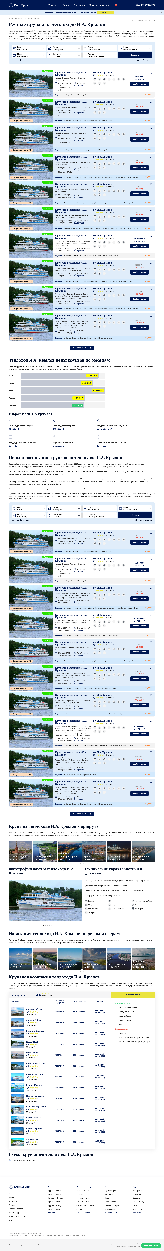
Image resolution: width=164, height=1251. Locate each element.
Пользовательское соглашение (49, 1245)
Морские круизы (15, 1212)
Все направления (83, 1212)
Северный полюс (83, 1198)
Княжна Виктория (112, 1205)
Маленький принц (112, 1201)
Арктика (79, 1209)
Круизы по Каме (54, 1201)
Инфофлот (137, 1209)
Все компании (138, 1212)
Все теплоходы (111, 1212)
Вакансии (13, 1205)
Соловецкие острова (85, 1205)
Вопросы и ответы (16, 1209)
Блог (11, 1220)
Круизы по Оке (54, 1209)
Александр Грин (111, 1194)
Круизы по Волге (55, 1190)
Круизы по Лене (54, 1194)
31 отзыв (109, 75)
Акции (66, 5)
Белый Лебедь (139, 1201)
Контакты (13, 1201)
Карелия (79, 1194)
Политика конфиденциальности (20, 1245)
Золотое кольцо (83, 1190)
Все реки (51, 1212)
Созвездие (137, 1198)
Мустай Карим (110, 1190)
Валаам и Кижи (82, 1201)
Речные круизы (14, 19)
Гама (135, 1205)
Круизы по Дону (54, 1205)
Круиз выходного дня (17, 1216)
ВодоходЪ (137, 1194)
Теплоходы (79, 5)
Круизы (52, 5)
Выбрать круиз (151, 1245)
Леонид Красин (111, 1209)
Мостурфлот (25, 19)
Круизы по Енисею (55, 1198)
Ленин (107, 1198)
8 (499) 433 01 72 (145, 5)
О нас (11, 1194)
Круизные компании (100, 5)
